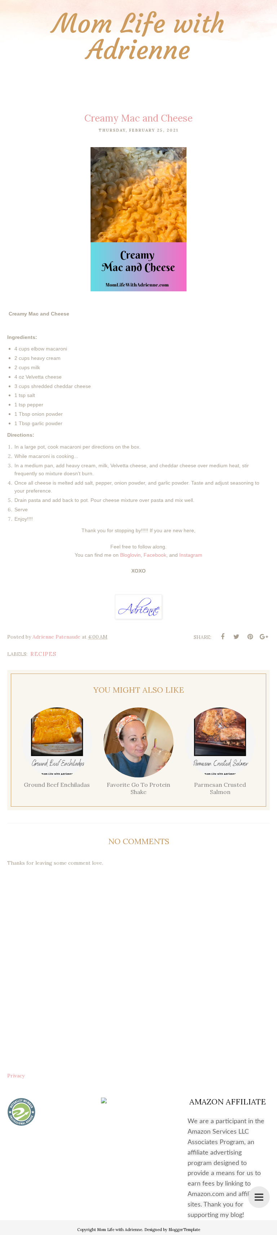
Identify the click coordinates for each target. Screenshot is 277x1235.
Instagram (190, 555)
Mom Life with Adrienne (139, 36)
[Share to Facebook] (222, 637)
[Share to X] (236, 637)
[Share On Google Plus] (263, 637)
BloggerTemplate (184, 1229)
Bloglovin (130, 555)
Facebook (155, 555)
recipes (43, 653)
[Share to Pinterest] (250, 637)
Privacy (16, 1075)
